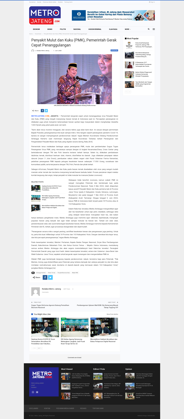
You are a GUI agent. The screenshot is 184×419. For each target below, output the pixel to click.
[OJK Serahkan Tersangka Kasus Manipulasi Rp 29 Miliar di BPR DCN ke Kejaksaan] (65, 376)
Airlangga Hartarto (41, 272)
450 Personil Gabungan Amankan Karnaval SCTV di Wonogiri (144, 385)
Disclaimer (32, 2)
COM (47, 116)
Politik (63, 29)
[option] (139, 65)
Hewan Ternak (51, 272)
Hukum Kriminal (94, 29)
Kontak (39, 2)
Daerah (34, 318)
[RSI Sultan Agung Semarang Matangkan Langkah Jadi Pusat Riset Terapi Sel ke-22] (35, 198)
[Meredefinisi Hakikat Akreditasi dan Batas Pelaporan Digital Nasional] (35, 208)
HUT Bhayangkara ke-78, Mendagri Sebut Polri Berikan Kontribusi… (113, 395)
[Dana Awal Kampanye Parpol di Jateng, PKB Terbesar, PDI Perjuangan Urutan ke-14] (129, 45)
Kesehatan (114, 50)
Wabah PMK (75, 272)
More (127, 29)
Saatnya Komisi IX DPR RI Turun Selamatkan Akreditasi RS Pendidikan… (51, 188)
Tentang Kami (68, 2)
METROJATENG (38, 116)
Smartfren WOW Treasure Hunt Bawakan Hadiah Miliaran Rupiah (145, 395)
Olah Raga (113, 29)
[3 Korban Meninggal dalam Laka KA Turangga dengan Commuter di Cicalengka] (129, 376)
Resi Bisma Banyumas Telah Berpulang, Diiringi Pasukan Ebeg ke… (143, 54)
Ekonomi (36, 29)
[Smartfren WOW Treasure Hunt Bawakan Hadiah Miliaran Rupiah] (129, 396)
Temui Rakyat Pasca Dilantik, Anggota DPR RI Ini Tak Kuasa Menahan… (81, 395)
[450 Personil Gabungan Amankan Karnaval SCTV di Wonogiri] (129, 386)
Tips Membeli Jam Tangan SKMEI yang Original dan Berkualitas (143, 84)
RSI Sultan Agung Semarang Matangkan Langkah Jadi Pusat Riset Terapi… (53, 197)
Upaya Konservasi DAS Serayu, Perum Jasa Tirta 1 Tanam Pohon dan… (112, 376)
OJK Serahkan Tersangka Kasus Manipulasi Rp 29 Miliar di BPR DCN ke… (81, 376)
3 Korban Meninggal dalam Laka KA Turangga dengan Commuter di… (144, 376)
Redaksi (60, 2)
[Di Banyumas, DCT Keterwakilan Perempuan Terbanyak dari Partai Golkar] (129, 65)
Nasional (77, 29)
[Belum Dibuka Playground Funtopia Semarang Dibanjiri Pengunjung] (129, 74)
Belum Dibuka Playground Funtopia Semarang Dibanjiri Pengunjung (143, 74)
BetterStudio (151, 415)
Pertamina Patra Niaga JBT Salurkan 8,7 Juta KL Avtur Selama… (112, 385)
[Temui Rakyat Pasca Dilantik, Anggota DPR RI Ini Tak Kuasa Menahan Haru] (65, 396)
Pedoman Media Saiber (49, 2)
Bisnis (49, 29)
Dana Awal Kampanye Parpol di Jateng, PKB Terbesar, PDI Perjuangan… (144, 45)
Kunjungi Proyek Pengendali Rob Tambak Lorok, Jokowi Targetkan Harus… (81, 385)
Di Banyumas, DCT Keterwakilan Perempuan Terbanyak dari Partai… (143, 64)
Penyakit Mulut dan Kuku (64, 272)
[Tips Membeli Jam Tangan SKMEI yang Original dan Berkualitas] (129, 84)
